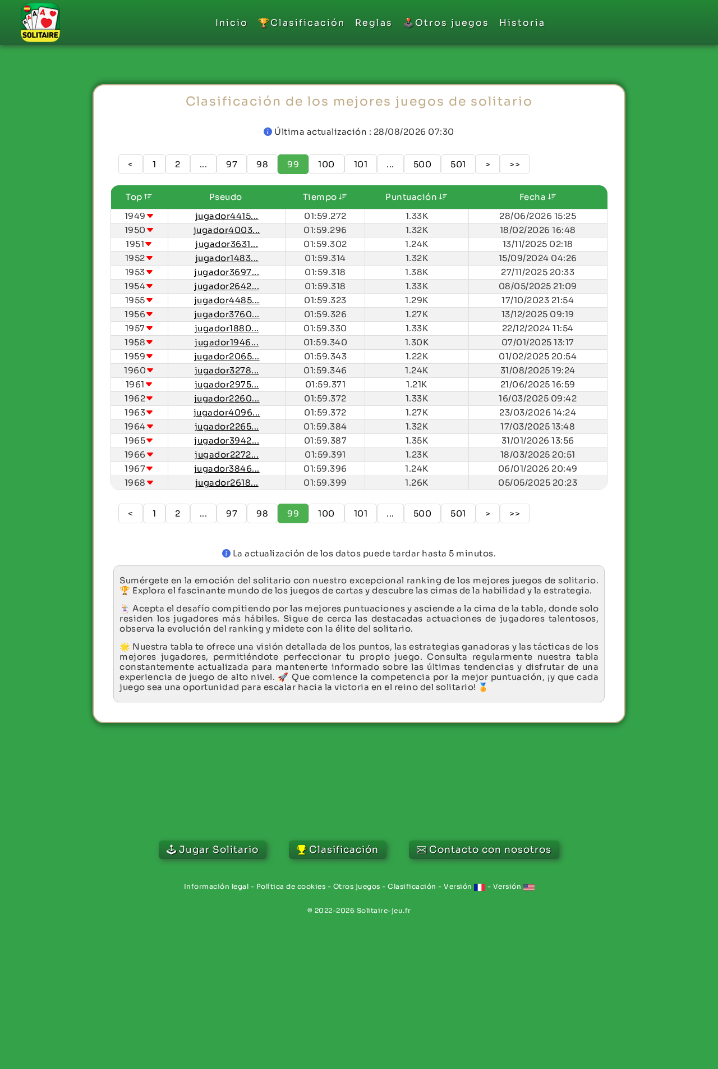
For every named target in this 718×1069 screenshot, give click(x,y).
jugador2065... (227, 356)
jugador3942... (226, 440)
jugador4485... (227, 300)
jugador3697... (226, 272)
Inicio (231, 23)
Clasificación (412, 886)
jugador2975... (227, 384)
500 (422, 164)
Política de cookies (291, 886)
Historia (522, 23)
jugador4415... (227, 216)
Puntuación (412, 196)
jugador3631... (226, 244)
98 (262, 164)
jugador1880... (227, 328)
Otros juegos (356, 886)
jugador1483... (227, 258)
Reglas (374, 23)
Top (135, 196)
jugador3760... (227, 314)
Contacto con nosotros (490, 850)
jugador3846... (227, 468)
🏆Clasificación (301, 23)
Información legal (216, 886)
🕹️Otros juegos (446, 23)
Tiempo (321, 196)
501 (458, 164)
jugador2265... (227, 426)
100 (326, 164)
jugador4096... (227, 412)
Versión (459, 886)
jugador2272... (227, 454)
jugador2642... (226, 286)
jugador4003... (227, 230)
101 (361, 164)
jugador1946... (227, 342)
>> (514, 164)
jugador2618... (227, 482)
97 (231, 164)
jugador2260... (227, 398)
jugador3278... (227, 370)
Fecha (533, 196)
